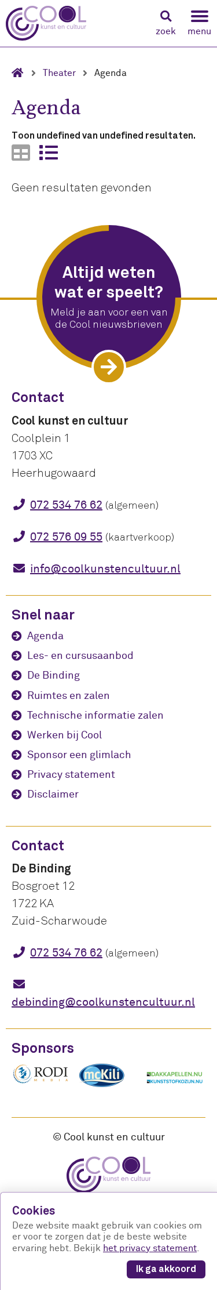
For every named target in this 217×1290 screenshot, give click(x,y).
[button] (166, 23)
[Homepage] (21, 73)
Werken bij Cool (64, 735)
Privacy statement (71, 774)
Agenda (45, 636)
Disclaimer (53, 794)
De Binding (53, 675)
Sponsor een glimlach (79, 755)
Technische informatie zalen (95, 715)
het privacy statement (150, 1248)
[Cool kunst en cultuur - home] (46, 23)
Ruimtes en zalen (68, 695)
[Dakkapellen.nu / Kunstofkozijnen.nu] (175, 1089)
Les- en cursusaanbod (80, 655)
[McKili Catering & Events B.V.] (108, 1087)
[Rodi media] (40, 1082)
